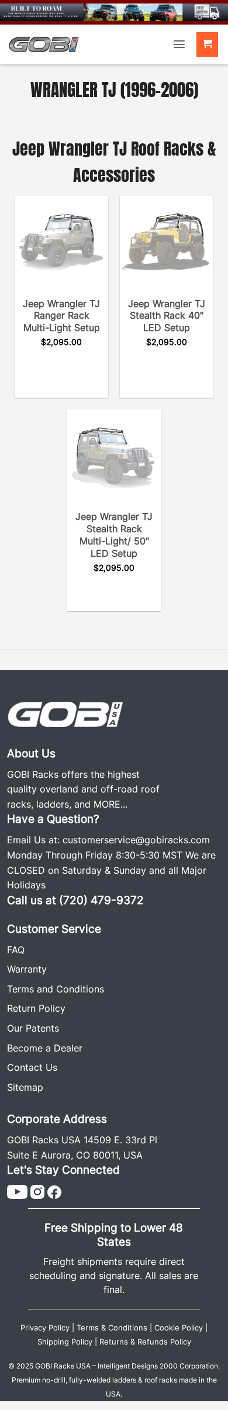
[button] (179, 44)
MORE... (110, 804)
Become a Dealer (44, 1048)
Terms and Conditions (55, 989)
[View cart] (207, 44)
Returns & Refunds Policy (145, 1341)
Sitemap (25, 1087)
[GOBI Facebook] (54, 1191)
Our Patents (33, 1028)
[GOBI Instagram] (37, 1191)
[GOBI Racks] (65, 713)
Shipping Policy (64, 1341)
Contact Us (32, 1067)
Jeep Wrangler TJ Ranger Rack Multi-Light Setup (61, 316)
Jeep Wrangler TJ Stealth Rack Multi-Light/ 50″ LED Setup (114, 535)
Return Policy (36, 1008)
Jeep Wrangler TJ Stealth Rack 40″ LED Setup (166, 316)
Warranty (27, 969)
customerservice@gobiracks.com (136, 840)
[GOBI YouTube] (17, 1191)
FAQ (16, 950)
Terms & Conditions (112, 1327)
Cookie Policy (178, 1327)
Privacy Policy (45, 1327)
